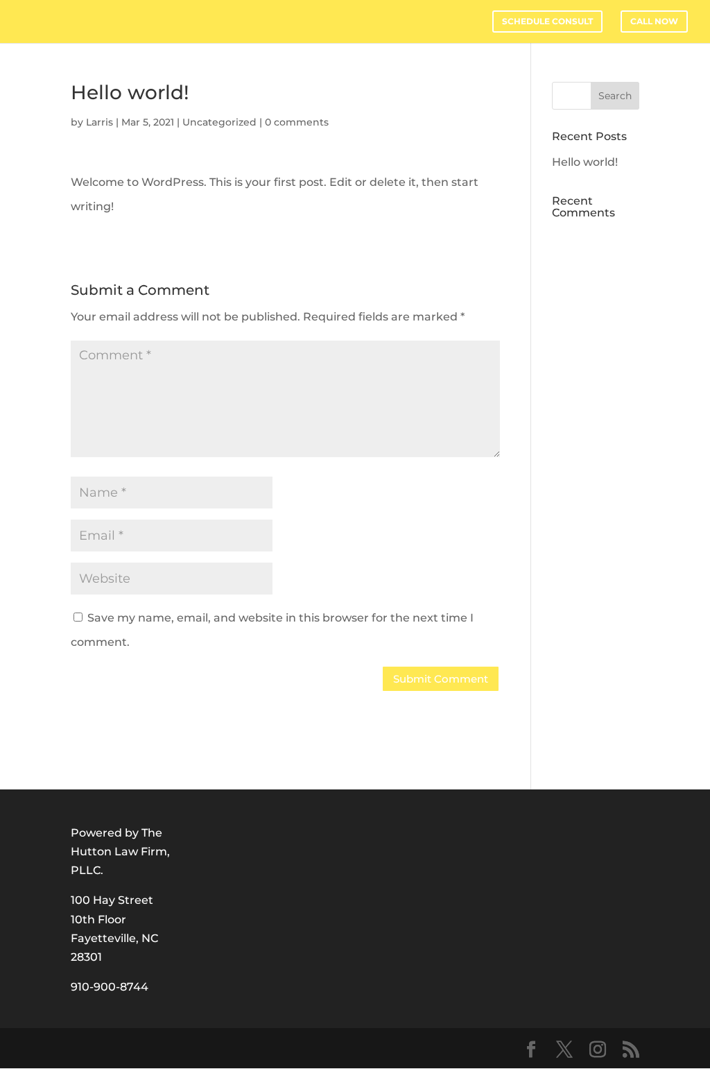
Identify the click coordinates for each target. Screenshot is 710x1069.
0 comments (297, 122)
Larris (99, 122)
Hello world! (585, 162)
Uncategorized (219, 122)
